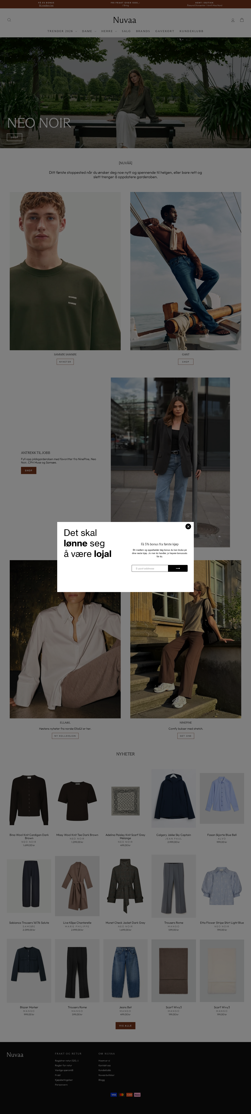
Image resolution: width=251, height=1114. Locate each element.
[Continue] (178, 568)
